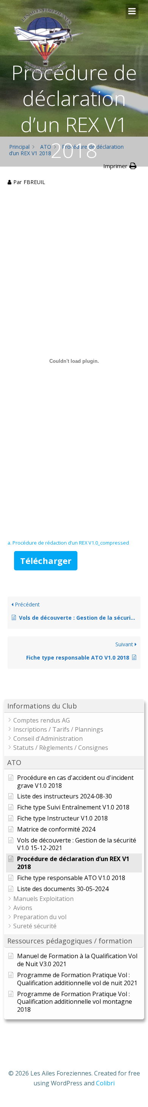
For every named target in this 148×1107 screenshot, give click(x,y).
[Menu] (132, 11)
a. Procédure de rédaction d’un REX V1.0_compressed (68, 542)
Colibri (105, 1083)
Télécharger (45, 560)
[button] (74, 706)
